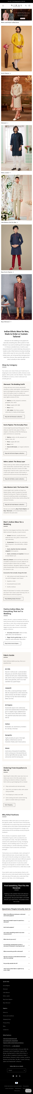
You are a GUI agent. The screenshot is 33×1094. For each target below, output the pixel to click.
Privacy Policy (6, 1022)
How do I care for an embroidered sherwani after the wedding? (16, 957)
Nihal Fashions (10, 1086)
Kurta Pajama (5, 73)
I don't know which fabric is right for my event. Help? (16, 969)
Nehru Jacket (5, 173)
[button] (3, 5)
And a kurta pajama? (16, 927)
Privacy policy (26, 1086)
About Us (5, 1012)
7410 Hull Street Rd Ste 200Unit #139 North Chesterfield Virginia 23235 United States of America (13, 1040)
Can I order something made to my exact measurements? (16, 933)
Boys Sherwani (5, 322)
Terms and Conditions (8, 1016)
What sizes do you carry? (16, 939)
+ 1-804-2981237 (16, 1046)
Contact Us (6, 1029)
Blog (4, 1026)
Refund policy (17, 1090)
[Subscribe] (24, 1070)
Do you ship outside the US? (16, 963)
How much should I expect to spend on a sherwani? (16, 921)
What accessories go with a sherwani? (16, 951)
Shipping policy (18, 1088)
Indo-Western (6, 992)
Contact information (9, 1088)
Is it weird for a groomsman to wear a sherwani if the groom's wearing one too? (16, 945)
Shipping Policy (7, 1019)
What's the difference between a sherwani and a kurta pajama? (16, 914)
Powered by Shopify (18, 1086)
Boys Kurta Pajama (6, 272)
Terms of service (26, 1088)
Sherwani (4, 123)
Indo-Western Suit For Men (8, 222)
